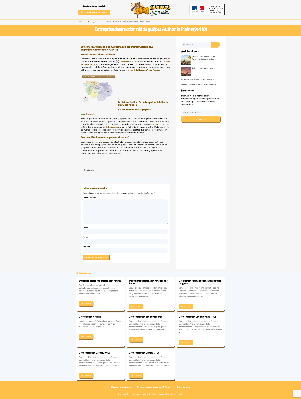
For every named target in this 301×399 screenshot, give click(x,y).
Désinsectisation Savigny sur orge (145, 316)
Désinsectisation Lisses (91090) (94, 352)
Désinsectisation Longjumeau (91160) (197, 316)
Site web (86, 246)
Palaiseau (156, 70)
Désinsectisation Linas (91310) (144, 352)
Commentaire (89, 197)
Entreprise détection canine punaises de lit (197, 79)
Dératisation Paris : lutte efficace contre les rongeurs (200, 282)
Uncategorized (93, 22)
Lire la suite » (86, 303)
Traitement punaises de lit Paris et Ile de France (148, 282)
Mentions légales (120, 387)
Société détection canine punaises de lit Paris (198, 84)
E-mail (86, 237)
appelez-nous (126, 61)
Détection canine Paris (90, 316)
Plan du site (183, 387)
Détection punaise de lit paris (203, 68)
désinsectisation (112, 127)
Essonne (155, 124)
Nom (85, 227)
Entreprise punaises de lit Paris (153, 387)
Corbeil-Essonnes (140, 70)
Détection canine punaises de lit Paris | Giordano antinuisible (204, 57)
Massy (149, 70)
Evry (131, 70)
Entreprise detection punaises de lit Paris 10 (100, 280)
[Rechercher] (215, 45)
